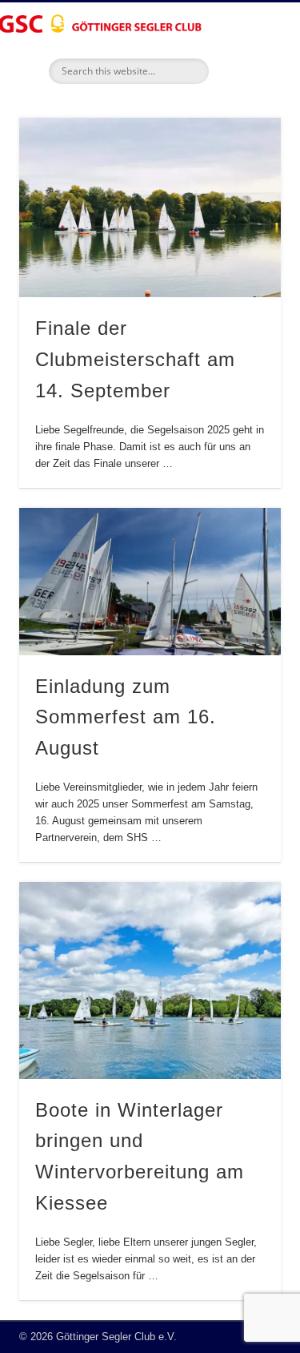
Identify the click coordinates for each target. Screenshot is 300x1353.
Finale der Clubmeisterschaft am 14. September (135, 359)
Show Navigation (242, 143)
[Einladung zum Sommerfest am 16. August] (150, 581)
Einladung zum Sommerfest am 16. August (125, 717)
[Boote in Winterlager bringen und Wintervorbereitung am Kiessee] (150, 980)
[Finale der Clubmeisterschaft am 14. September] (150, 208)
